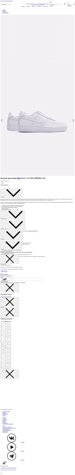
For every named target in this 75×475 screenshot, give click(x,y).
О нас (4, 415)
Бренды (28, 6)
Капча (1, 277)
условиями (23, 282)
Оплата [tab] (2, 249)
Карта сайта (5, 432)
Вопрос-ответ (5, 413)
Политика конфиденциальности (9, 428)
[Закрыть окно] (9, 259)
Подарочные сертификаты (8, 423)
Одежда (4, 420)
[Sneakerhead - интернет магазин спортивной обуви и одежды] (38, 4)
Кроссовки (5, 419)
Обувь (4, 421)
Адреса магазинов (4, 274)
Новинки (23, 6)
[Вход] (65, 4)
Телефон (2, 276)
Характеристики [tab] (4, 218)
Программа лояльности (7, 430)
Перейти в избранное (69, 5)
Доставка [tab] (2, 239)
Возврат (4, 412)
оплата (43, 256)
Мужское (33, 6)
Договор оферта (6, 429)
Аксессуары (45, 6)
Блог (10, 4)
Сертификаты (4, 4)
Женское (39, 6)
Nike (19, 178)
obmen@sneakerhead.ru (33, 230)
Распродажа (5, 422)
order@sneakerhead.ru (12, 467)
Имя (1, 275)
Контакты (5, 414)
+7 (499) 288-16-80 (4, 467)
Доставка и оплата (6, 411)
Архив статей (5, 431)
